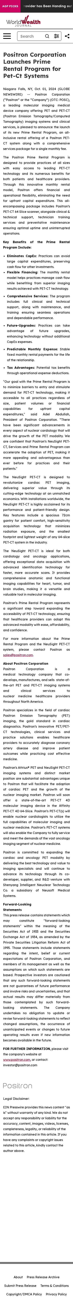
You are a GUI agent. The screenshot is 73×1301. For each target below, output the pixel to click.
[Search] (47, 36)
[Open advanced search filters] (56, 36)
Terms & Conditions (54, 1286)
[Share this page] (67, 36)
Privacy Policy (56, 1294)
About (18, 1277)
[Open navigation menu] (7, 36)
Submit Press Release (20, 1286)
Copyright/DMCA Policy (24, 1294)
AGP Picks (10, 6)
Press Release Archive (43, 1277)
